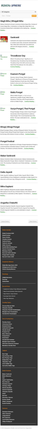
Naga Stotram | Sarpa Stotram (10, 293)
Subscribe (33, 16)
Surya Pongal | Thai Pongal (22, 108)
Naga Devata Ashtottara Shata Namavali (12, 291)
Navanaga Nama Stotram (9, 296)
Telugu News (28, 428)
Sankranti (14, 37)
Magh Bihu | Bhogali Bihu (11, 21)
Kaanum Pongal (17, 74)
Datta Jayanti (6, 172)
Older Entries (33, 221)
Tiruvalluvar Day (17, 55)
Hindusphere (7, 428)
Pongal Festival (7, 141)
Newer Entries (5, 221)
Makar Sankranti (7, 155)
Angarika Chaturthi (8, 203)
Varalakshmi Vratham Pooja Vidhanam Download (14, 289)
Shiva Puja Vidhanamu (8, 298)
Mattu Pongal (16, 92)
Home (3, 15)
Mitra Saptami (6, 186)
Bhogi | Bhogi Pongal (9, 127)
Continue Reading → (15, 66)
